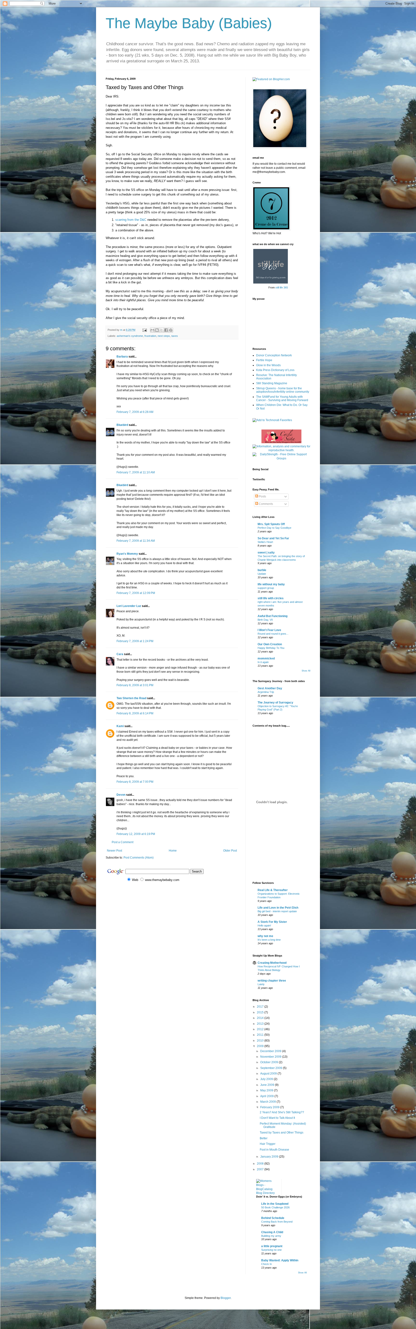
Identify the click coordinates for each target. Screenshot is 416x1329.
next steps (164, 335)
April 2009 (267, 1096)
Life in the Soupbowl (274, 1203)
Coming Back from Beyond (276, 1221)
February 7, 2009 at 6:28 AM (135, 412)
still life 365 (281, 287)
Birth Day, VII (265, 619)
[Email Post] (144, 329)
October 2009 (269, 1062)
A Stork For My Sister (272, 922)
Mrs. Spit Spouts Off (271, 524)
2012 (260, 1029)
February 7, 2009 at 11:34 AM (136, 540)
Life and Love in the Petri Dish (278, 907)
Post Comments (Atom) (139, 857)
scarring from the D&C (130, 220)
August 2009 (269, 1073)
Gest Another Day (270, 688)
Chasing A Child (272, 1232)
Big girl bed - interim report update (277, 911)
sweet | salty (266, 552)
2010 (260, 1040)
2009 (260, 1046)
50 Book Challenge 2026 (275, 1207)
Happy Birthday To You (271, 647)
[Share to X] (161, 330)
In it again (263, 662)
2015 (260, 1012)
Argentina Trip (266, 692)
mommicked (266, 658)
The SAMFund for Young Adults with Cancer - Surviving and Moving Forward (282, 398)
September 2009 (271, 1068)
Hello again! (264, 925)
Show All (306, 671)
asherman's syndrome (130, 335)
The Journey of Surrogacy (275, 702)
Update (262, 573)
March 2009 (268, 1101)
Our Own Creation (270, 644)
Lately (261, 984)
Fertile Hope (264, 360)
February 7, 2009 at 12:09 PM (136, 593)
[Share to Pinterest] (170, 330)
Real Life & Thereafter (273, 890)
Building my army (271, 1235)
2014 (260, 1018)
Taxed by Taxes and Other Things (281, 1132)
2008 (260, 1163)
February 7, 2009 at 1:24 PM (135, 641)
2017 (260, 1006)
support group (266, 587)
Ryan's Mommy (127, 553)
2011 (260, 1034)
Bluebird (122, 425)
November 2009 (271, 1056)
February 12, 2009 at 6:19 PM (136, 834)
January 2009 (269, 1156)
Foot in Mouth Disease (274, 1149)
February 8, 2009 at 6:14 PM (135, 713)
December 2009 (271, 1051)
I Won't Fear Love (269, 630)
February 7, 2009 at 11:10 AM (136, 472)
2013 (260, 1023)
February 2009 (270, 1107)
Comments (265, 504)
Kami (120, 726)
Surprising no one (271, 1249)
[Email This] (152, 330)
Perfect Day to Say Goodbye (274, 527)
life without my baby (271, 584)
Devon (121, 794)
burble (262, 570)
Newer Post (114, 850)
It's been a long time (269, 939)
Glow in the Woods (268, 365)
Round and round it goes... (273, 633)
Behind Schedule (272, 1218)
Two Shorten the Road (131, 698)
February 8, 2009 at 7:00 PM (135, 781)
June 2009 (267, 1085)
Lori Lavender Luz (129, 606)
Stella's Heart (265, 542)
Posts (262, 496)
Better (263, 1138)
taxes (174, 335)
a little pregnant (271, 1246)
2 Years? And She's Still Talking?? (282, 1112)
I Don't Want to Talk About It (277, 1118)
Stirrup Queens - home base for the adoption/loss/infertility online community (282, 390)
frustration (150, 335)
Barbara (122, 356)
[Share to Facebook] (166, 330)
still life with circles (271, 598)
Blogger (226, 1298)
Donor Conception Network (274, 355)
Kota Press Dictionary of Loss (275, 370)
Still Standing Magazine (271, 383)
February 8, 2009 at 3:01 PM (135, 685)
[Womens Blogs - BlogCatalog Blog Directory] (267, 1193)
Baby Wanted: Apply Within (279, 1260)
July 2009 (267, 1079)
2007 (260, 1169)
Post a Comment (122, 842)
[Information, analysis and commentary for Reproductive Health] (281, 450)
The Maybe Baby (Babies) (189, 23)
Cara (120, 654)
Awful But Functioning (272, 616)
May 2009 (267, 1090)
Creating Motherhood (272, 962)
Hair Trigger (267, 1144)
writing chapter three (272, 980)
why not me (265, 936)
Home (173, 850)
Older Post (230, 850)
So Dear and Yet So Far (273, 538)
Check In (266, 1264)
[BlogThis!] (157, 330)
